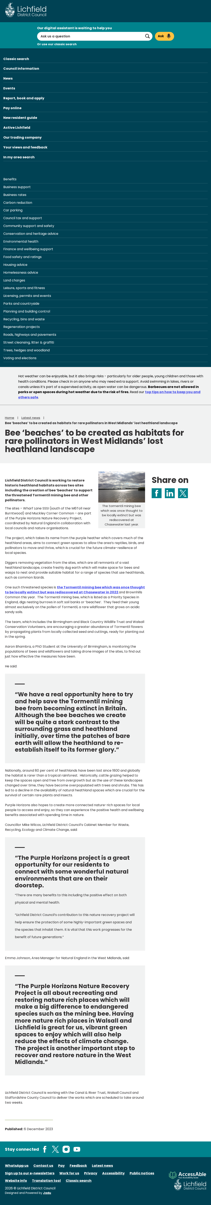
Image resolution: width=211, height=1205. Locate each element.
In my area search (19, 157)
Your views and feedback (25, 147)
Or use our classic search (57, 44)
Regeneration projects (21, 326)
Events (9, 88)
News (8, 78)
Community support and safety (28, 225)
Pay (61, 1165)
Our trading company (22, 137)
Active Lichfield (16, 127)
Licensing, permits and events (27, 295)
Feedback (78, 1165)
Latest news (30, 418)
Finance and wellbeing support (28, 249)
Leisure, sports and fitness (24, 288)
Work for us (69, 1173)
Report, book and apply (23, 98)
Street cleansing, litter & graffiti (28, 342)
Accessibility (113, 1173)
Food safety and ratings (22, 257)
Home (9, 418)
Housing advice (15, 264)
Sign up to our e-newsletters (29, 1173)
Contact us (43, 1165)
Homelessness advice (20, 272)
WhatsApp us (16, 1165)
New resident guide (20, 117)
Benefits (9, 179)
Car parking (12, 210)
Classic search (16, 59)
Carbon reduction (17, 202)
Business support (17, 187)
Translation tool (46, 1180)
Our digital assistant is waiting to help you (74, 28)
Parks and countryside (21, 303)
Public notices (142, 1173)
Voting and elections (19, 358)
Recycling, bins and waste (24, 319)
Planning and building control (26, 311)
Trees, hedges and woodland (26, 350)
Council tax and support (22, 218)
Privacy (90, 1173)
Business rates (14, 194)
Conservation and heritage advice (30, 233)
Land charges (14, 280)
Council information (21, 68)
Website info (16, 1180)
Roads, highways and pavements (29, 334)
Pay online (12, 108)
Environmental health (20, 241)
